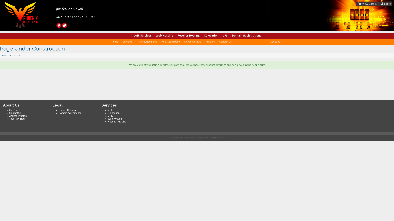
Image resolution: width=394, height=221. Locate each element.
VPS (225, 35)
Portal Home (7, 55)
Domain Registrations (246, 35)
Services (128, 41)
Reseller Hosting (188, 35)
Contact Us (225, 41)
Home (115, 41)
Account (275, 41)
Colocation (211, 35)
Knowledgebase (171, 41)
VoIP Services (142, 35)
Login (387, 4)
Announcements (148, 41)
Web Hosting (164, 35)
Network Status (192, 41)
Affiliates (210, 41)
